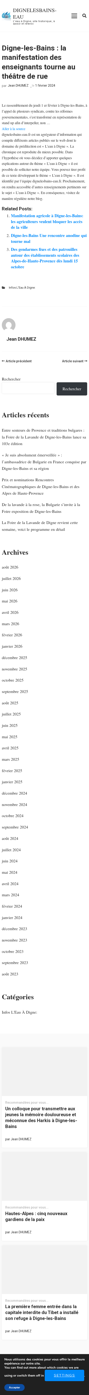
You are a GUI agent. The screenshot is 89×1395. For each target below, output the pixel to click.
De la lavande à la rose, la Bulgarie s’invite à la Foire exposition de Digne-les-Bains (41, 508)
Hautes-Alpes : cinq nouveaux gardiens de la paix (36, 1216)
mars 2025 (10, 759)
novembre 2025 (14, 669)
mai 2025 (9, 736)
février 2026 (12, 634)
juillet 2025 (11, 714)
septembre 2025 (15, 691)
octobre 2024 (13, 815)
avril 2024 (10, 883)
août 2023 (10, 974)
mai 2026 (9, 601)
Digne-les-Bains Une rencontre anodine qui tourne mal (49, 238)
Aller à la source (13, 128)
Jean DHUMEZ (18, 85)
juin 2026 (10, 589)
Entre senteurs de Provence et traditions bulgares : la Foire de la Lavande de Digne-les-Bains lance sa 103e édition (44, 436)
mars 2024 (10, 894)
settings (64, 1375)
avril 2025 (10, 747)
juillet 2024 (11, 849)
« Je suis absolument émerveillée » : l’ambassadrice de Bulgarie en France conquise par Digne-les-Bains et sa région (44, 461)
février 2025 (12, 770)
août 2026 (10, 567)
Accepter (14, 1387)
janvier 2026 (12, 646)
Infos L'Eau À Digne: (22, 287)
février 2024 (12, 906)
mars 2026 (10, 623)
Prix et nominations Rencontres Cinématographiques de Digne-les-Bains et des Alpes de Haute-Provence (40, 486)
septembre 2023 (15, 962)
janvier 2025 (12, 781)
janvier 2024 (12, 917)
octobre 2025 (13, 680)
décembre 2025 (14, 657)
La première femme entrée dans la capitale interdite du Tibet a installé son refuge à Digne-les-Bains (41, 1312)
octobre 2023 (13, 951)
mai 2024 (9, 872)
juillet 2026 (11, 578)
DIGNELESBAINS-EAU (35, 13)
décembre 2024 (14, 793)
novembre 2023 (14, 940)
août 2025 (10, 702)
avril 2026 (10, 612)
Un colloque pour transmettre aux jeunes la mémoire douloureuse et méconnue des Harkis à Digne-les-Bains (41, 1117)
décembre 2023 (14, 928)
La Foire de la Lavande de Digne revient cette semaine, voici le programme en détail (40, 526)
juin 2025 (10, 725)
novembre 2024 (14, 804)
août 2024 (10, 838)
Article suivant (72, 361)
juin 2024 (10, 861)
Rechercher (11, 379)
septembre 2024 (15, 827)
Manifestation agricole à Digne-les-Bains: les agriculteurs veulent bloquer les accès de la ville (47, 221)
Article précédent (18, 361)
